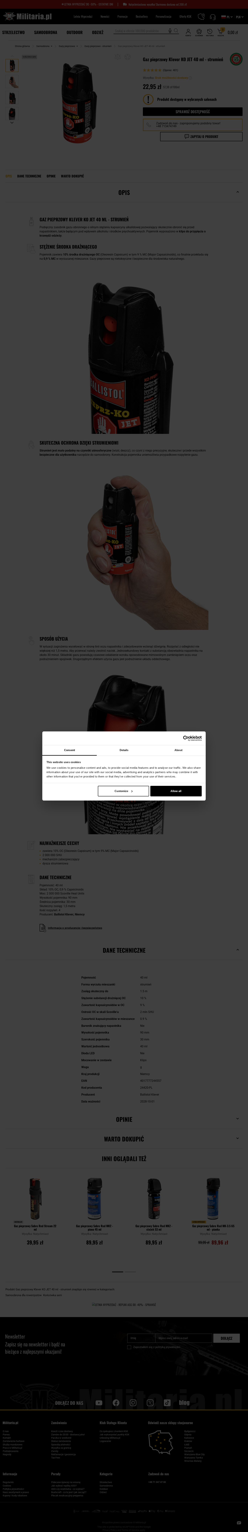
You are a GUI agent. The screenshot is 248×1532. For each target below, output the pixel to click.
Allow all (175, 791)
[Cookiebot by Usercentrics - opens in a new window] (186, 738)
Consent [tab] (69, 750)
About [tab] (178, 750)
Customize (121, 791)
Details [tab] (124, 750)
